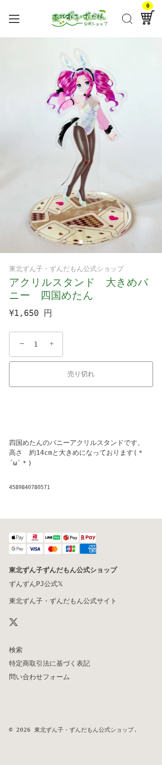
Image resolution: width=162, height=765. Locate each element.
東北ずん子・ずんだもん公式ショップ (66, 269)
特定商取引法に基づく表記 (49, 663)
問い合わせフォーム (39, 677)
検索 (15, 650)
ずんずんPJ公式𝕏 (36, 584)
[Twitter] (13, 622)
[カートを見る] (148, 20)
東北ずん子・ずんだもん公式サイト (63, 601)
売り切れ (81, 374)
